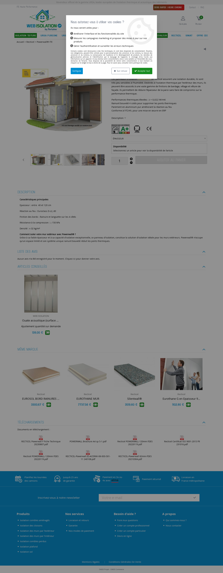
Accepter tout (143, 70)
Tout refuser (121, 70)
